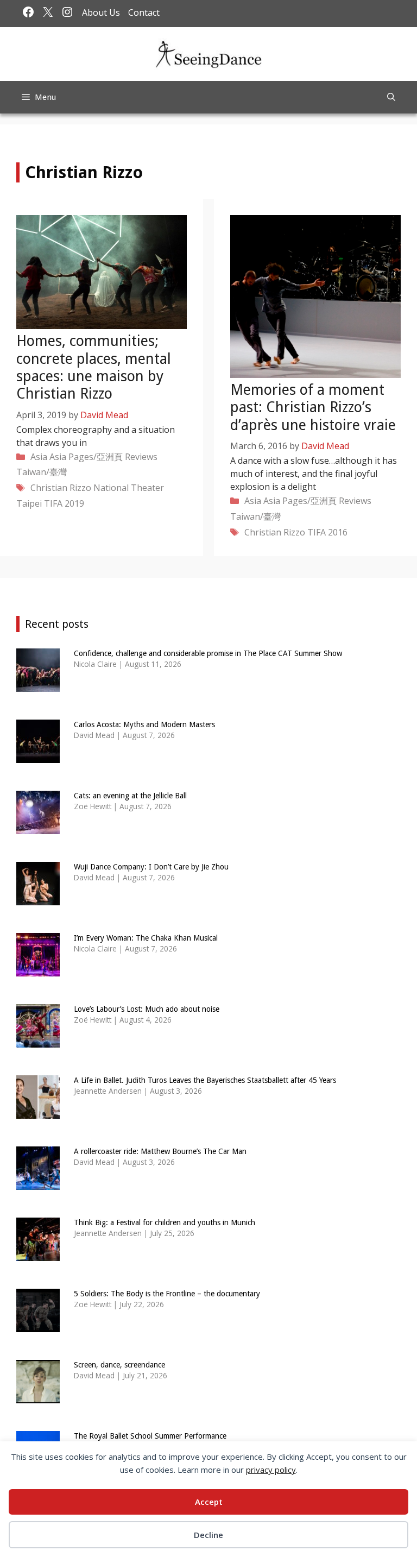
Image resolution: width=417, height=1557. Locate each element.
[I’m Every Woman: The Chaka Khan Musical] (38, 969)
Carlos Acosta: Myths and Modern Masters (144, 724)
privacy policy (271, 1469)
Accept (209, 1501)
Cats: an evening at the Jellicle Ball (130, 795)
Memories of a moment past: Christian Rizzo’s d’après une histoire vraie (313, 407)
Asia (38, 457)
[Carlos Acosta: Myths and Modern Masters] (38, 756)
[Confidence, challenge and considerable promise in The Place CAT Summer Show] (38, 685)
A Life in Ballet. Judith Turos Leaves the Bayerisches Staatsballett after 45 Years (205, 1080)
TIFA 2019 (64, 503)
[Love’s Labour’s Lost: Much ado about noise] (38, 1041)
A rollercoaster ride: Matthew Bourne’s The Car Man (160, 1151)
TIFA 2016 (327, 532)
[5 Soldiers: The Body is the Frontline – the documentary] (38, 1325)
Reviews (141, 457)
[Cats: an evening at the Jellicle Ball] (38, 827)
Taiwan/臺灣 (41, 472)
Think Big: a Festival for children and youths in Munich (164, 1222)
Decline (208, 1534)
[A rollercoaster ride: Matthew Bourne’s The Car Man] (38, 1183)
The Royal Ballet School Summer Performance (150, 1436)
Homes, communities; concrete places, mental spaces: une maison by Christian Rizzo (93, 367)
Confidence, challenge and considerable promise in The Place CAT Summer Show (208, 653)
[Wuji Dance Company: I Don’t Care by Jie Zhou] (38, 898)
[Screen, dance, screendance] (38, 1396)
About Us (101, 12)
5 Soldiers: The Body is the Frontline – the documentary (167, 1293)
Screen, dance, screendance (119, 1364)
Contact (144, 12)
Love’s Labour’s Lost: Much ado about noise (146, 1009)
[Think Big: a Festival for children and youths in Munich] (38, 1254)
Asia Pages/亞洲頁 (86, 457)
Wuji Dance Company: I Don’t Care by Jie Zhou (151, 866)
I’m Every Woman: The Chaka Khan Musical (146, 938)
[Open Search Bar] (391, 97)
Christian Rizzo (60, 488)
